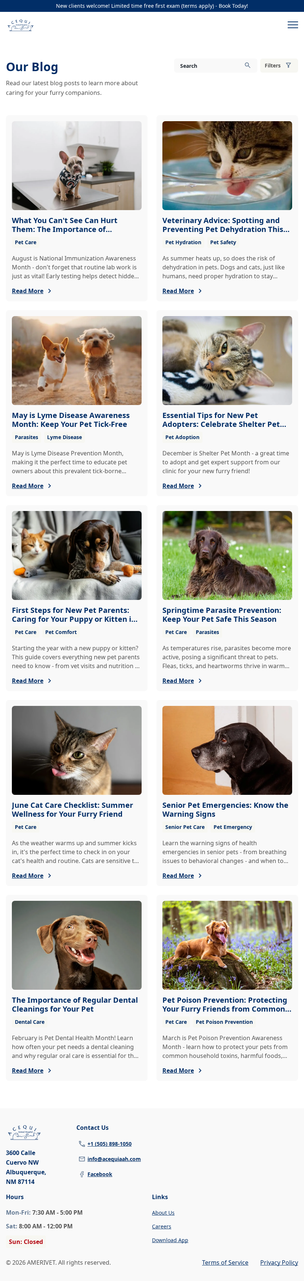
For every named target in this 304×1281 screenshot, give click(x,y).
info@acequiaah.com (114, 1158)
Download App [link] (170, 1240)
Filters (273, 65)
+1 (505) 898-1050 (109, 1143)
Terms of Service (225, 1262)
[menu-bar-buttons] (293, 25)
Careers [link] (161, 1226)
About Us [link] (163, 1212)
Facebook (99, 1174)
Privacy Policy (279, 1262)
